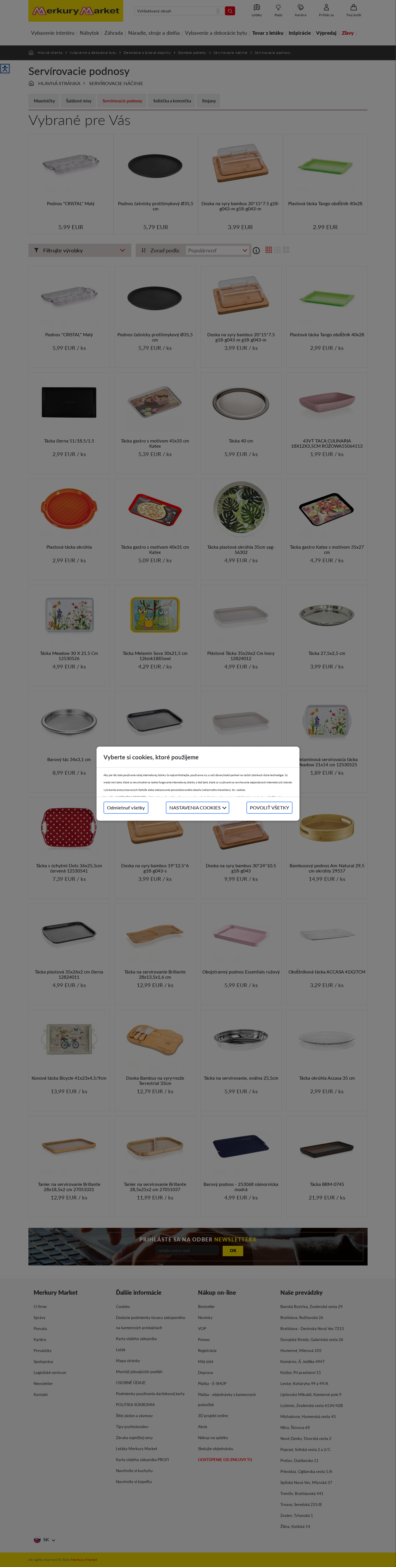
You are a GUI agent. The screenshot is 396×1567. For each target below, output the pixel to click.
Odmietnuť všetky (126, 807)
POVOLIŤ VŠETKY (269, 807)
